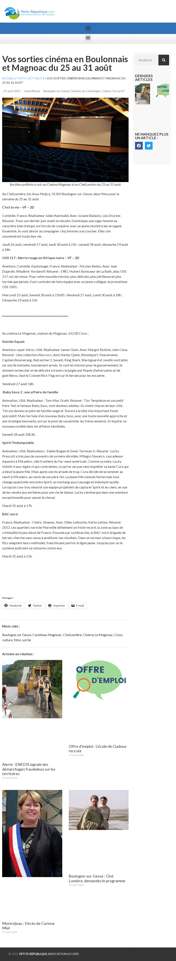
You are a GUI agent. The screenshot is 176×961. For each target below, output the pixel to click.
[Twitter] (149, 146)
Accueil (8, 78)
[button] (88, 28)
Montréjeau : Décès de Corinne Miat (28, 925)
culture (7, 640)
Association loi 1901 (49, 954)
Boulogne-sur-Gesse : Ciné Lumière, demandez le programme (97, 878)
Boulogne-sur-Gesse (56, 91)
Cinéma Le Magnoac (98, 635)
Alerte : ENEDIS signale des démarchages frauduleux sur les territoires (28, 769)
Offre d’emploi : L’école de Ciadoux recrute (97, 748)
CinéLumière (72, 635)
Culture (106, 91)
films (17, 640)
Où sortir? (118, 91)
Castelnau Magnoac (47, 635)
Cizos (118, 635)
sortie (26, 640)
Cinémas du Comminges (85, 91)
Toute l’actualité (30, 78)
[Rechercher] (163, 60)
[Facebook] (139, 146)
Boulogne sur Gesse (16, 635)
